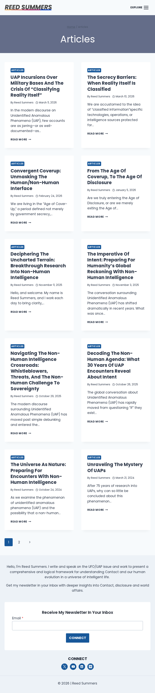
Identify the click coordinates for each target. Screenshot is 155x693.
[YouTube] (73, 666)
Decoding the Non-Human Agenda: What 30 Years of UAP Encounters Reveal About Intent (113, 365)
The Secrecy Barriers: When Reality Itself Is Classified (111, 83)
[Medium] (90, 666)
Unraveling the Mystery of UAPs (115, 467)
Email (17, 618)
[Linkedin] (82, 666)
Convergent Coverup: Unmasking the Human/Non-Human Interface (36, 180)
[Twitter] (64, 666)
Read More (21, 139)
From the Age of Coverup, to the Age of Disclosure (114, 177)
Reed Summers (23, 102)
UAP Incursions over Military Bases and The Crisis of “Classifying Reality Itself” (37, 86)
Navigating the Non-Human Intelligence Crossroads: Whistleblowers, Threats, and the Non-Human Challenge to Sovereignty (37, 371)
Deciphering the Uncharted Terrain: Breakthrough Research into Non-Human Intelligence (38, 266)
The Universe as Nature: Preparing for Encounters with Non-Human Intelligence (38, 473)
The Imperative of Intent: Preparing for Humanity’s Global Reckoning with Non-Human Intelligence (112, 266)
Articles (17, 70)
